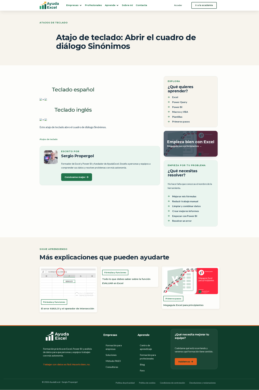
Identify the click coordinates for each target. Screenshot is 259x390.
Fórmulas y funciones (54, 302)
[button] (74, 5)
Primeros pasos (173, 299)
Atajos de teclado (54, 22)
